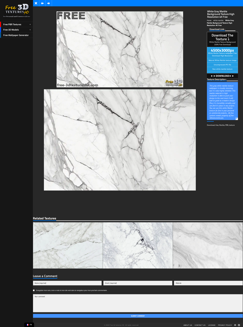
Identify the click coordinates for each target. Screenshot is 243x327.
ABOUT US (188, 325)
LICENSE (212, 325)
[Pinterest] (239, 325)
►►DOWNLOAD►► (222, 76)
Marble (222, 125)
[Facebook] (235, 325)
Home (209, 20)
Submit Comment (138, 316)
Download (211, 125)
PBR (226, 125)
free (217, 125)
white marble (218, 20)
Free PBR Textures (12, 24)
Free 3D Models (11, 29)
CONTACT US (200, 325)
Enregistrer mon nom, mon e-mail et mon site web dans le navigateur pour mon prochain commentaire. (71, 290)
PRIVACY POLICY (225, 325)
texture (232, 125)
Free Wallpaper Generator (16, 35)
